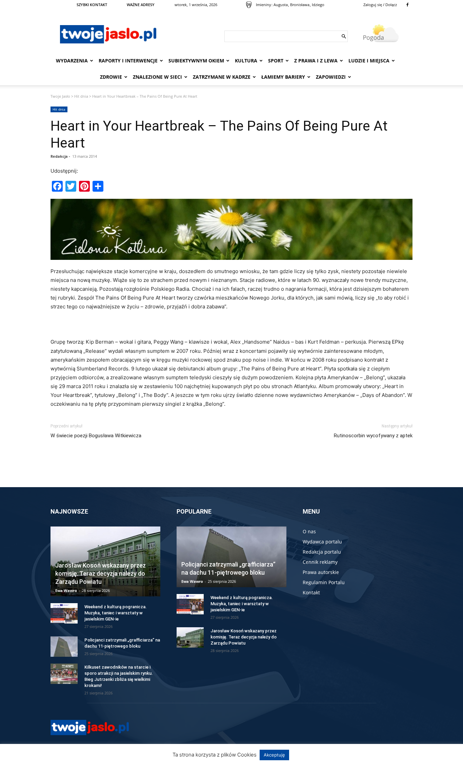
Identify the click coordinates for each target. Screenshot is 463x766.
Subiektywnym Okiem (196, 60)
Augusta (281, 4)
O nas (309, 531)
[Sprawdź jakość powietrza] (248, 4)
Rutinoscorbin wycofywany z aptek (373, 436)
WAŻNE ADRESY (141, 4)
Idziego (318, 4)
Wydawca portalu (322, 541)
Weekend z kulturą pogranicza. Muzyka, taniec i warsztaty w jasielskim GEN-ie (115, 612)
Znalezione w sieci (157, 77)
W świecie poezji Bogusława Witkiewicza (96, 436)
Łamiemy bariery (283, 77)
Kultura (246, 60)
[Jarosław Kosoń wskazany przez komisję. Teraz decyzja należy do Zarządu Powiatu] (190, 637)
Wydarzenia (72, 60)
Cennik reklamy (320, 562)
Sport (275, 60)
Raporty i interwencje (128, 60)
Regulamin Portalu (324, 582)
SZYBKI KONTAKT (92, 4)
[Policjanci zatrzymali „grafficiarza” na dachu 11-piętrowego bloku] (64, 646)
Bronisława (299, 4)
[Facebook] (407, 4)
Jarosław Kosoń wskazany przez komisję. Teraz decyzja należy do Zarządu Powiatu (100, 573)
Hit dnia (81, 96)
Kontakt (311, 592)
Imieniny (263, 4)
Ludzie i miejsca (368, 60)
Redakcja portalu (322, 552)
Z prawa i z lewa (316, 60)
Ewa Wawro (66, 590)
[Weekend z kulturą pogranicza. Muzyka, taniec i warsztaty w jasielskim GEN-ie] (64, 613)
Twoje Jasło (60, 96)
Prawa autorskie (321, 572)
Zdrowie (111, 77)
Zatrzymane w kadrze (221, 77)
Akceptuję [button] (274, 755)
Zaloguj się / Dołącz (380, 4)
